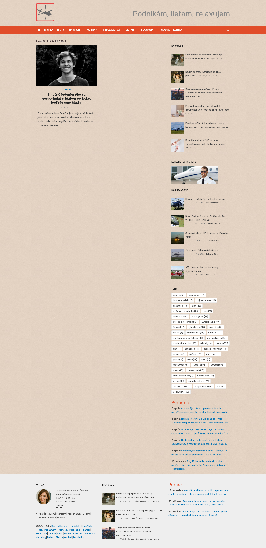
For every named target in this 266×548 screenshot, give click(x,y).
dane (207, 311)
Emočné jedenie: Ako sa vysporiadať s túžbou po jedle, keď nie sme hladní (66, 99)
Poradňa (164, 30)
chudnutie (180, 306)
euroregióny (200, 316)
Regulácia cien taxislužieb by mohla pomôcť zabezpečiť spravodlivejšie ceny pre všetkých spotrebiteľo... (198, 465)
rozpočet (199, 365)
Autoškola (87, 526)
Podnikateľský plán (73, 533)
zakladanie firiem (198, 381)
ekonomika (180, 316)
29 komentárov (213, 223)
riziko (192, 359)
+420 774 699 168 (65, 502)
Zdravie (52, 533)
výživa (178, 381)
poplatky (179, 354)
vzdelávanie (205, 375)
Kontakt (178, 30)
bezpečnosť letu (183, 300)
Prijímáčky (63, 530)
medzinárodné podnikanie (188, 338)
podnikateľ (192, 349)
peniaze (222, 343)
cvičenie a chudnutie (186, 311)
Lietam (130, 30)
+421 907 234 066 (65, 498)
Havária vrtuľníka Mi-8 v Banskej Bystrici (205, 199)
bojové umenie (206, 300)
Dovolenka (78, 537)
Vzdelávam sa (111, 30)
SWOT (60, 533)
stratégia (217, 365)
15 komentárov (213, 240)
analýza (178, 295)
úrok (220, 386)
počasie (195, 354)
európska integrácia (185, 322)
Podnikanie (74, 530)
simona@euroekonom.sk (68, 494)
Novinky (48, 30)
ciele (196, 306)
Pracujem (74, 30)
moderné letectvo (184, 343)
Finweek (179, 327)
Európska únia (211, 322)
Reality (39, 530)
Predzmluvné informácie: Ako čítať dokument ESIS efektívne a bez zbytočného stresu (207, 110)
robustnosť (180, 365)
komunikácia (195, 332)
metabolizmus (216, 338)
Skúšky (59, 537)
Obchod (68, 537)
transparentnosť (183, 375)
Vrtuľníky (76, 526)
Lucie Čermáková (138, 501)
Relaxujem (146, 30)
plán (177, 349)
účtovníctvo (181, 392)
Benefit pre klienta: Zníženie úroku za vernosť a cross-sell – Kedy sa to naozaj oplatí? (205, 144)
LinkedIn (60, 505)
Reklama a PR (63, 526)
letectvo (214, 332)
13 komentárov (212, 275)
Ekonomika (41, 533)
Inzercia (52, 517)
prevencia (212, 354)
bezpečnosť (196, 295)
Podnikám (91, 30)
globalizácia (197, 327)
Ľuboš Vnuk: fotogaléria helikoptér (202, 250)
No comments (153, 501)
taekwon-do (195, 370)
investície (215, 327)
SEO (53, 526)
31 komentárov (212, 203)
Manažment (50, 530)
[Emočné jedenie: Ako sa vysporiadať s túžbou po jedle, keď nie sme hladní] (66, 65)
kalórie (178, 332)
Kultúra (50, 537)
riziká (205, 359)
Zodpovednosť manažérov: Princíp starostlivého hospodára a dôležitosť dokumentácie (203, 93)
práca (178, 359)
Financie (86, 530)
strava (178, 370)
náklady (206, 343)
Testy (60, 30)
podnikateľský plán (215, 349)
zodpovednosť (203, 386)
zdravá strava (181, 386)
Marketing (41, 537)
